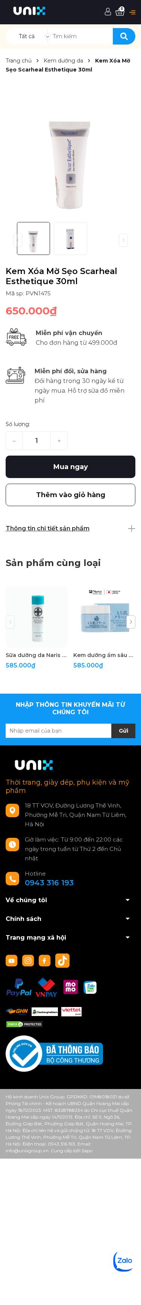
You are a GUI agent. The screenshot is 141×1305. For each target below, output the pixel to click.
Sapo (87, 1150)
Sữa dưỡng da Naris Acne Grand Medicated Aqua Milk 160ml (37, 655)
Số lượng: (18, 424)
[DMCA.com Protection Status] (24, 1023)
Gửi (123, 730)
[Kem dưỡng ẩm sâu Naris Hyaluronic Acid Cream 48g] (104, 617)
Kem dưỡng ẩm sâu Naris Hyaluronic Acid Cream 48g (104, 655)
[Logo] (29, 10)
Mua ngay (70, 467)
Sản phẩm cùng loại (53, 562)
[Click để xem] (70, 151)
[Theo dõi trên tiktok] (63, 960)
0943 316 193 (49, 882)
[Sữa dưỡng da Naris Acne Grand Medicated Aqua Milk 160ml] (37, 617)
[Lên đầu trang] (127, 1292)
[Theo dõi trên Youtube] (12, 960)
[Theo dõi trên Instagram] (29, 960)
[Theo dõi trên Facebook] (45, 960)
